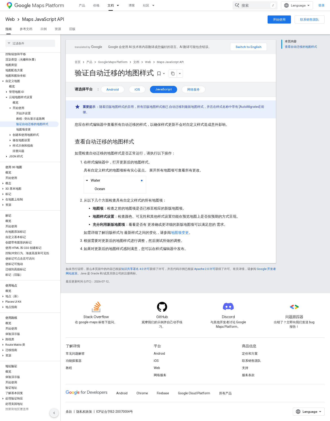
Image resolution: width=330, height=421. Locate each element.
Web (10, 19)
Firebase (163, 393)
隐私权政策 (84, 411)
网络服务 (193, 89)
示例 (43, 29)
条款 (69, 411)
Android (112, 89)
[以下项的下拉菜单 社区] (154, 5)
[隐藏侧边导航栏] (54, 412)
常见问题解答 (75, 353)
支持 (245, 368)
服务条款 (248, 375)
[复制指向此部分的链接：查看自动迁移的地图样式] (138, 142)
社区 (146, 5)
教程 (69, 368)
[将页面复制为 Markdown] (173, 73)
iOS (137, 89)
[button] (29, 81)
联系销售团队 (309, 19)
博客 (132, 5)
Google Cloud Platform (194, 393)
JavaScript (163, 89)
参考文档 (26, 29)
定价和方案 (250, 353)
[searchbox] (30, 43)
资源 (58, 29)
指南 (8, 29)
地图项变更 (180, 232)
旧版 (72, 29)
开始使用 (279, 19)
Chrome (142, 393)
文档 (111, 5)
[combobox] (255, 5)
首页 (78, 62)
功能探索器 (73, 360)
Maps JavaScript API (43, 19)
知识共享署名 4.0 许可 (135, 269)
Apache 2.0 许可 (204, 269)
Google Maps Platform (113, 62)
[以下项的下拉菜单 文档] (119, 5)
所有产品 (225, 393)
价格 (96, 5)
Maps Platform (48, 5)
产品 (82, 5)
